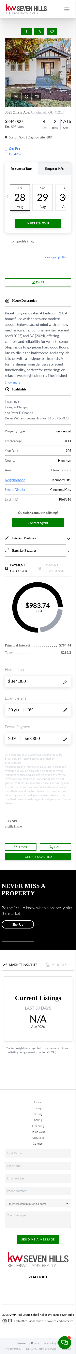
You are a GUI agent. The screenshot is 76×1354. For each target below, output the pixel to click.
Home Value (38, 1131)
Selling (38, 1119)
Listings (38, 1108)
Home (38, 1102)
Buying (38, 1114)
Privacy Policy (13, 1348)
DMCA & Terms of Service (41, 1348)
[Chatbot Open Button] (64, 1342)
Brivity (35, 1343)
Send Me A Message (38, 1239)
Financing (38, 1126)
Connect (38, 1143)
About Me (38, 1137)
